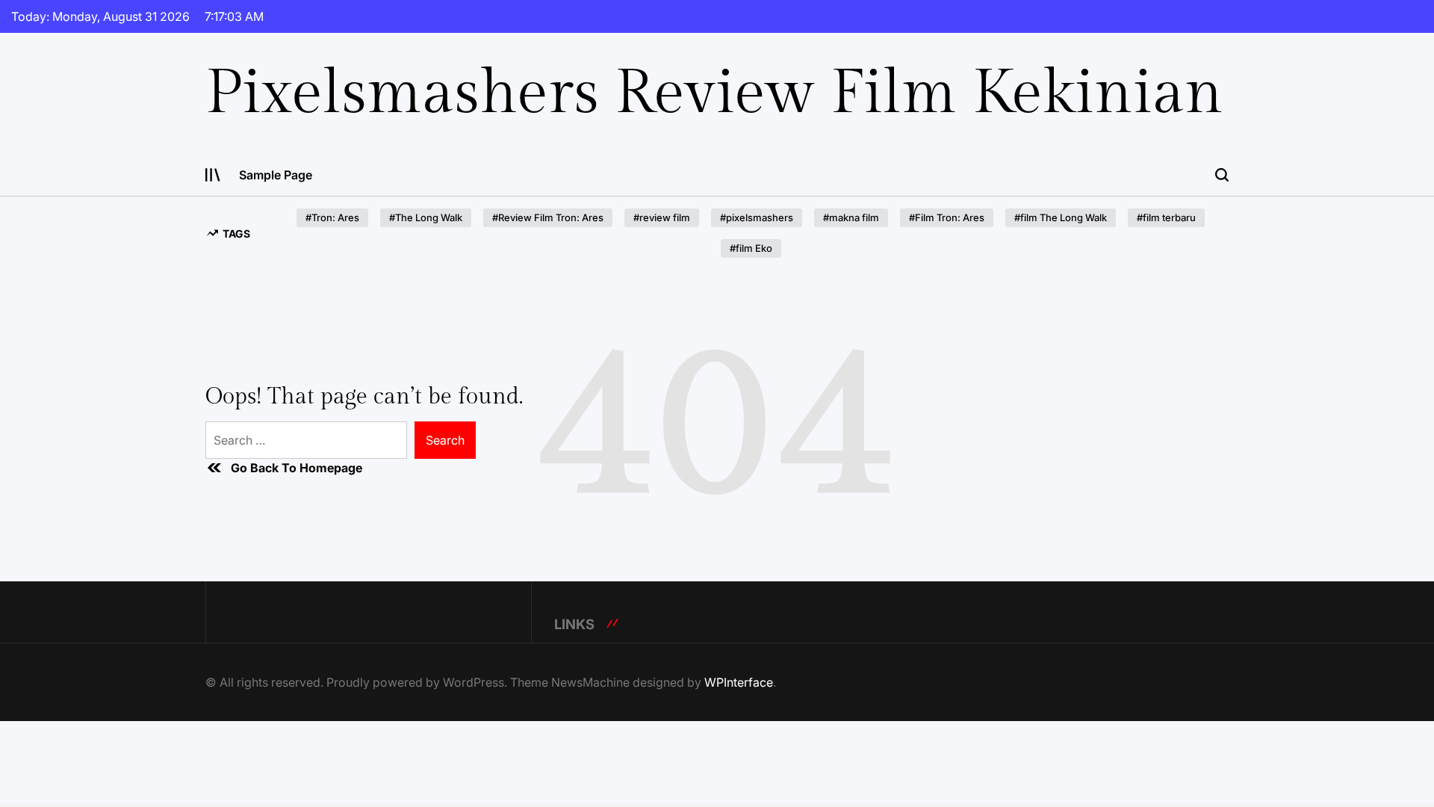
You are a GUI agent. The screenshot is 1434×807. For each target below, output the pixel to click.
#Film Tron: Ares (946, 217)
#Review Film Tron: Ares (547, 217)
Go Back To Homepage (296, 467)
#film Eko (751, 248)
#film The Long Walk (1060, 217)
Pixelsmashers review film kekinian (714, 93)
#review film (661, 217)
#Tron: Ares (332, 217)
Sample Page (275, 174)
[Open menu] (212, 174)
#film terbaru (1166, 217)
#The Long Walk (425, 217)
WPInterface (738, 682)
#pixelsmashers (756, 217)
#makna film (851, 217)
